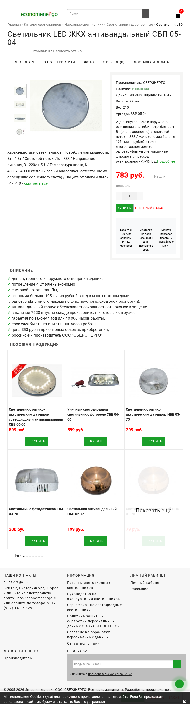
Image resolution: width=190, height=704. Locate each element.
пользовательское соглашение (110, 674)
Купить (124, 208)
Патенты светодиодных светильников (88, 585)
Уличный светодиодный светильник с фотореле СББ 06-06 (93, 414)
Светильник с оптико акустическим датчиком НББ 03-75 (153, 414)
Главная (14, 24)
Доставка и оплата (151, 62)
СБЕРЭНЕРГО (154, 83)
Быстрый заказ (150, 208)
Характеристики (59, 62)
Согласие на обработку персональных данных (88, 634)
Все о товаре (23, 62)
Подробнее (166, 161)
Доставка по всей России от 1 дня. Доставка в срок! (146, 239)
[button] (20, 79)
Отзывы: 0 (40, 51)
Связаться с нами (83, 643)
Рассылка (139, 589)
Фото (89, 62)
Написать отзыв (67, 51)
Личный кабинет (145, 583)
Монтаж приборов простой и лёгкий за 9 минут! (166, 237)
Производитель (18, 658)
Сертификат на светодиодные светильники (94, 607)
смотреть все (36, 183)
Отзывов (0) (113, 62)
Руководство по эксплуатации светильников (93, 596)
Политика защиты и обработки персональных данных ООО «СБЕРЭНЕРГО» (93, 621)
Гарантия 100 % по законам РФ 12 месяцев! (126, 237)
